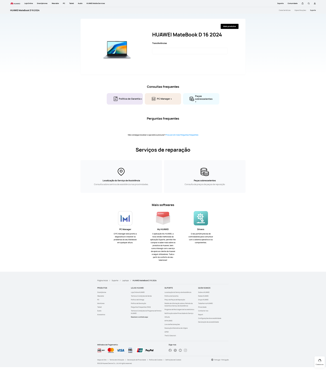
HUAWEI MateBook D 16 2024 (25, 10)
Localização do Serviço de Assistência (178, 292)
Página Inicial (102, 280)
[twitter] (175, 351)
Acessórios (101, 314)
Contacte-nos (203, 311)
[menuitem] (112, 292)
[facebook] (170, 351)
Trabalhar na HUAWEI (205, 303)
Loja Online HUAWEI (138, 292)
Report (200, 314)
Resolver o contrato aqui (139, 317)
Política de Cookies (155, 360)
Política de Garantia (171, 296)
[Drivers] (201, 218)
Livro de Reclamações (172, 324)
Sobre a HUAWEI (203, 292)
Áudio (99, 311)
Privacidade (202, 307)
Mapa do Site (101, 360)
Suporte (313, 10)
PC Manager (125, 229)
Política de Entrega (137, 300)
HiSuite (167, 317)
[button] (303, 3)
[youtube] (180, 351)
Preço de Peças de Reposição (175, 300)
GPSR (167, 332)
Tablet (99, 307)
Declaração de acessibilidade (208, 322)
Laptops (125, 280)
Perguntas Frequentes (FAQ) (141, 307)
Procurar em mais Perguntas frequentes (181, 135)
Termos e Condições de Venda (141, 296)
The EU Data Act (170, 336)
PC (98, 300)
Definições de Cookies (173, 360)
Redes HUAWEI (203, 296)
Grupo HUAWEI (203, 300)
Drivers (200, 229)
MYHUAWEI (168, 321)
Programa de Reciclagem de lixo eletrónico (179, 309)
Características (285, 10)
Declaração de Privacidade (136, 360)
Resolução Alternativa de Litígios (176, 328)
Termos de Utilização (117, 360)
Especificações (300, 10)
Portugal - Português (221, 360)
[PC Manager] (125, 218)
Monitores (100, 303)
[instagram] (185, 351)
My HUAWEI (163, 229)
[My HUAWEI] (163, 218)
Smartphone (101, 292)
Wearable (100, 296)
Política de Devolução (138, 303)
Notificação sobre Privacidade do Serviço (179, 313)
